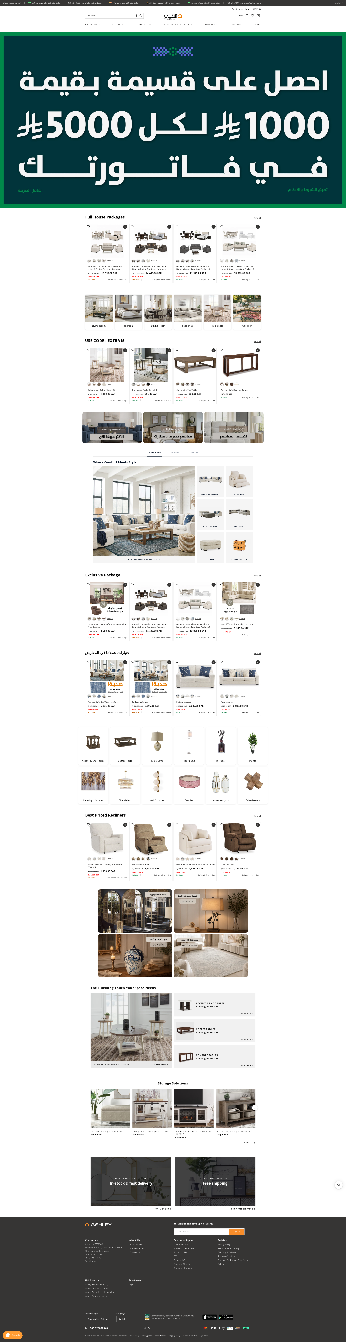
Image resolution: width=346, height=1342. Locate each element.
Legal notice (204, 1336)
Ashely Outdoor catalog (96, 1296)
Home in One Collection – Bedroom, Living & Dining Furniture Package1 (105, 267)
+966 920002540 (98, 1328)
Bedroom (118, 24)
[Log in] (247, 15)
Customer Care (181, 1244)
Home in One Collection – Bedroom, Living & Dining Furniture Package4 (149, 267)
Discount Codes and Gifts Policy (233, 1260)
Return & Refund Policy (228, 1248)
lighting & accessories (177, 24)
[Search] (141, 16)
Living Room (93, 24)
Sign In (133, 1284)
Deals (257, 24)
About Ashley (136, 1244)
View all (257, 218)
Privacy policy (147, 1336)
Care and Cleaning (182, 1264)
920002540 (255, 9)
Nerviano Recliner (140, 864)
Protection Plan (181, 1252)
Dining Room (143, 24)
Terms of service (160, 1336)
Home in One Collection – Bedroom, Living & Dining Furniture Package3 (193, 267)
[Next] (255, 1107)
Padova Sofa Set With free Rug (103, 702)
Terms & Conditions (227, 1256)
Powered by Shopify (119, 1336)
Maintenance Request (184, 1248)
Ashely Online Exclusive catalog (99, 1292)
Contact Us (135, 1252)
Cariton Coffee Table (186, 390)
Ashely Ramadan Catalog (96, 1284)
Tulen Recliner (227, 864)
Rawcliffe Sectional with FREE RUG (237, 624)
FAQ (176, 1256)
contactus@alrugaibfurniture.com (106, 1247)
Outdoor (236, 24)
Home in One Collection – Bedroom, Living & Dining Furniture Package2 (238, 267)
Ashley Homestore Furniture (101, 1336)
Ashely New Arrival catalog (97, 1288)
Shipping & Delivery (227, 1252)
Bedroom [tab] (176, 453)
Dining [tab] (195, 453)
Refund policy (134, 1336)
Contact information (190, 1336)
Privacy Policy (224, 1244)
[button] (136, 15)
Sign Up (237, 1231)
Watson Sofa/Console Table (234, 390)
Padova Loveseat (184, 702)
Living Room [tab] (154, 453)
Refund (221, 1264)
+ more (110, 260)
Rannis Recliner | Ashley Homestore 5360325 (105, 865)
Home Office (211, 24)
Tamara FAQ (179, 1260)
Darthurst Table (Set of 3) (144, 390)
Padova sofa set (140, 702)
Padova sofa (227, 702)
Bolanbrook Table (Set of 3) (101, 390)
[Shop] (112, 427)
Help (241, 15)
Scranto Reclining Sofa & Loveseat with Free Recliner (107, 625)
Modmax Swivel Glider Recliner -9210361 (195, 864)
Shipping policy (174, 1336)
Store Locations (137, 1248)
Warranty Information (184, 1268)
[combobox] (114, 16)
